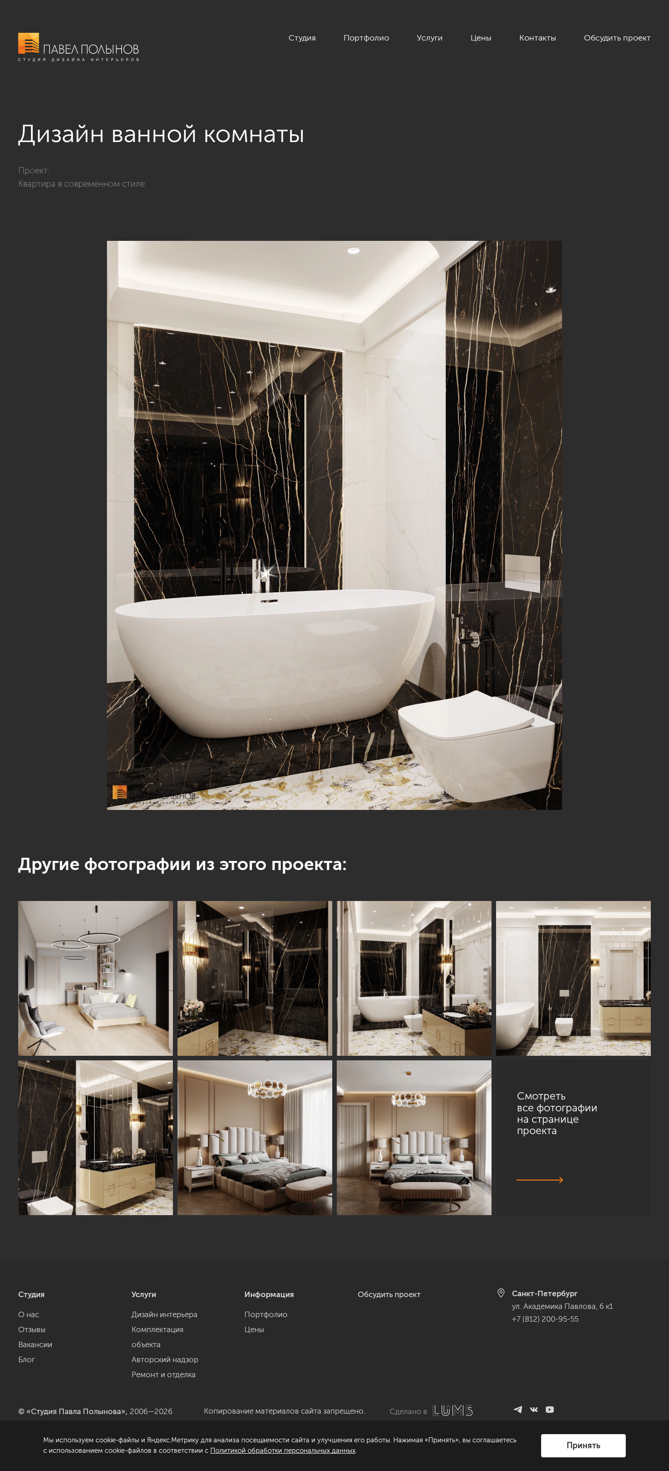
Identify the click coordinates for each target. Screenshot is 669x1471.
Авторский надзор (165, 1359)
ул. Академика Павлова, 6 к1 (562, 1306)
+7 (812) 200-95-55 (545, 1318)
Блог (26, 1359)
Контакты (537, 38)
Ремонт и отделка (164, 1374)
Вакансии (35, 1344)
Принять (583, 1445)
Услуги (430, 38)
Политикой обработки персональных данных (282, 1450)
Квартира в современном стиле (81, 183)
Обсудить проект (617, 38)
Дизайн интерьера (165, 1314)
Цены (481, 38)
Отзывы (32, 1329)
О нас (28, 1314)
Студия (302, 38)
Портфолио (366, 38)
